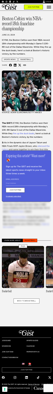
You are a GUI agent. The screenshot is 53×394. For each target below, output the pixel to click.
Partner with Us (32, 352)
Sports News (9, 59)
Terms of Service (33, 384)
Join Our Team (7, 352)
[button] (49, 7)
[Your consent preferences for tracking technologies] (4, 389)
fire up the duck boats (23, 133)
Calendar (30, 346)
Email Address (12, 179)
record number (18, 217)
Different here (16, 211)
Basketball (26, 59)
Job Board (6, 340)
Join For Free (33, 7)
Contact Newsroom (10, 357)
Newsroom (6, 346)
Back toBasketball (26, 301)
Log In (48, 1)
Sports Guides (32, 340)
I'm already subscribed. (13, 196)
